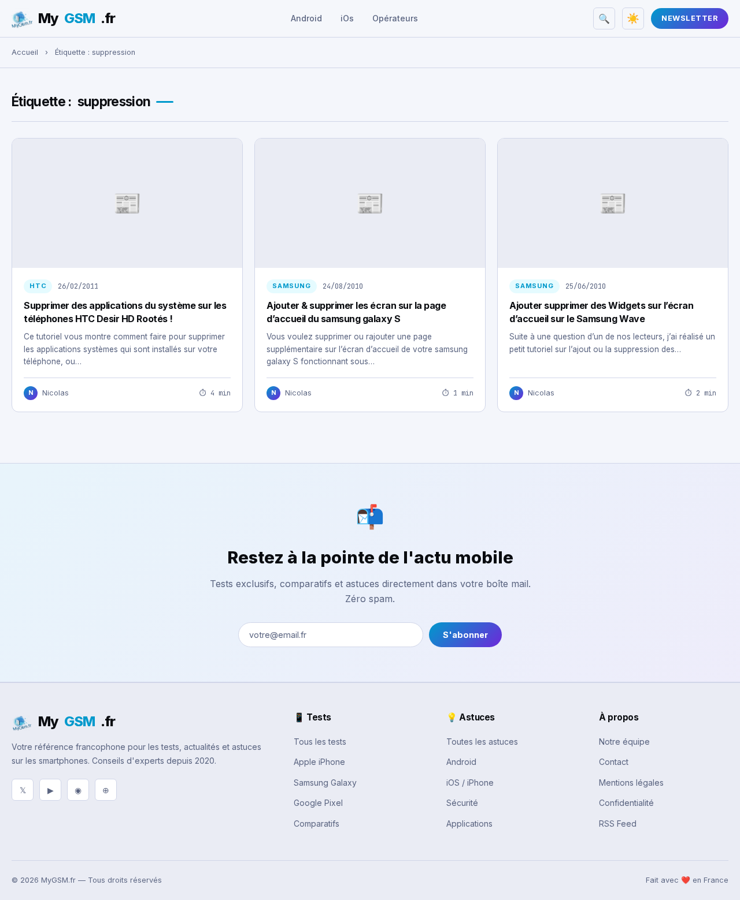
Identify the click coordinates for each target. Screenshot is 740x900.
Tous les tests (320, 741)
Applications (469, 823)
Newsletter (689, 18)
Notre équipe (624, 741)
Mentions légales (631, 782)
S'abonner (465, 635)
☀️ (633, 18)
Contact (613, 762)
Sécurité (462, 803)
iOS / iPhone (470, 782)
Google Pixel (318, 803)
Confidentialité (626, 803)
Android (306, 18)
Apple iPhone (319, 762)
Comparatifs (316, 823)
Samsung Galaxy (325, 782)
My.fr (76, 18)
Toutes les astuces (482, 741)
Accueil (25, 52)
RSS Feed (618, 823)
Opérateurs (395, 18)
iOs (347, 18)
